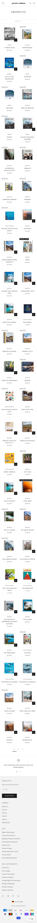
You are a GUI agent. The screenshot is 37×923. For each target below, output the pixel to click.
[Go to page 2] (23, 749)
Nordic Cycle (27, 351)
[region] (18, 763)
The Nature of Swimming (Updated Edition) (9, 622)
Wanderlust (27, 740)
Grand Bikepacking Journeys (9, 261)
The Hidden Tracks (9, 559)
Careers (4, 810)
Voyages (9, 740)
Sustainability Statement (10, 842)
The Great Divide (27, 530)
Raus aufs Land (27, 409)
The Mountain (27, 588)
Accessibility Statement (9, 858)
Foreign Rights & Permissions (11, 880)
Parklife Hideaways (9, 380)
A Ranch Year (9, 47)
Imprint (4, 816)
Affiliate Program (7, 887)
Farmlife (27, 168)
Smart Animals (9, 472)
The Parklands (9, 653)
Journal (4, 819)
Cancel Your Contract (8, 835)
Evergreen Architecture (9, 169)
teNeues (9, 45)
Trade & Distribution (8, 874)
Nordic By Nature (9, 351)
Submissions (6, 822)
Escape (9, 137)
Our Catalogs (6, 871)
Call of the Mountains (9, 78)
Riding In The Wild (27, 440)
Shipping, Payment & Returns (11, 839)
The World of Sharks (9, 682)
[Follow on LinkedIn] (18, 896)
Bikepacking (27, 47)
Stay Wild (27, 472)
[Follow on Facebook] (3, 896)
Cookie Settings (7, 848)
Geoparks (27, 228)
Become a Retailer (8, 877)
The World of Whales (27, 682)
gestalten (27, 45)
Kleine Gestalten (9, 406)
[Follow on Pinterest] (13, 896)
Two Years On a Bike (27, 711)
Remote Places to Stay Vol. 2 (9, 442)
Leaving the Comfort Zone (9, 292)
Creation (27, 76)
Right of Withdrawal (8, 832)
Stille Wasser (9, 501)
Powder (27, 380)
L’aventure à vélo (27, 291)
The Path (27, 653)
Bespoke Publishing (8, 884)
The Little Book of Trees (9, 589)
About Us (5, 806)
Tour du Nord (9, 711)
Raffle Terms (6, 845)
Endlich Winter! (27, 108)
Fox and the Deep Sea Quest (9, 229)
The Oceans (27, 619)
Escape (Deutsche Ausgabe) (27, 138)
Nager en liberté (9, 322)
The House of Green (27, 559)
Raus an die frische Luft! (9, 410)
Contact (4, 813)
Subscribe (9, 795)
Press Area (5, 868)
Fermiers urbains (9, 199)
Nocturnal (27, 322)
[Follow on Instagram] (8, 896)
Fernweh (27, 199)
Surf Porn (27, 501)
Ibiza (28, 260)
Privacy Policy (6, 855)
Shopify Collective (7, 890)
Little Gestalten (9, 226)
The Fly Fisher (9, 530)
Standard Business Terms (10, 851)
